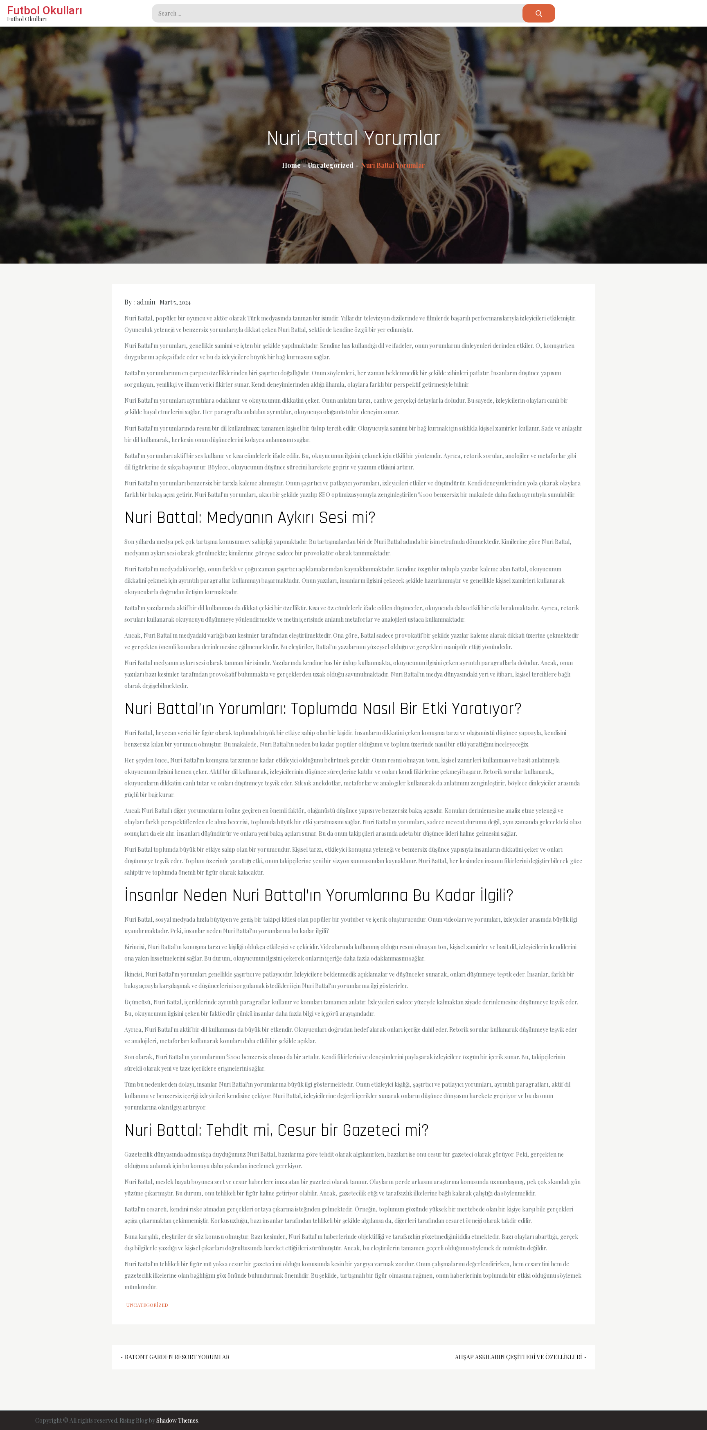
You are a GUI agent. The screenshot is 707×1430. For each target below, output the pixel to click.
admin (146, 302)
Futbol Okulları (44, 10)
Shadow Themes (177, 1420)
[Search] (538, 13)
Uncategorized (147, 1304)
